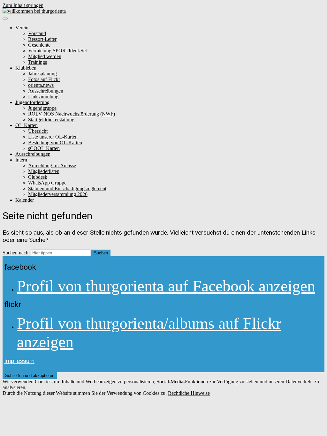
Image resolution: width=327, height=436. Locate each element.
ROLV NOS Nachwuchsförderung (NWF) (71, 114)
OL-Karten (26, 125)
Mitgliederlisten (43, 171)
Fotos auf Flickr (44, 79)
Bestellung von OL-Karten (55, 142)
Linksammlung (43, 96)
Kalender (24, 200)
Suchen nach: (16, 252)
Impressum (19, 361)
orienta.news (41, 85)
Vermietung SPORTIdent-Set (57, 50)
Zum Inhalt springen (23, 5)
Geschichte (39, 45)
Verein (21, 27)
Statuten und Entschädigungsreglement (67, 188)
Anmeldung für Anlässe (52, 165)
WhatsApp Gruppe (47, 182)
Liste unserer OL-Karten (53, 136)
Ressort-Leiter (42, 39)
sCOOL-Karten (44, 148)
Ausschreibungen (45, 91)
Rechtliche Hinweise (189, 393)
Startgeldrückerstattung (51, 119)
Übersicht (38, 131)
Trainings (37, 62)
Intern (21, 159)
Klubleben (25, 68)
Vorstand (37, 33)
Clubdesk (37, 177)
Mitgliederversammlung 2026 (57, 194)
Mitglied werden (44, 56)
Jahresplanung (42, 73)
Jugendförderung (32, 102)
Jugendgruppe (42, 108)
